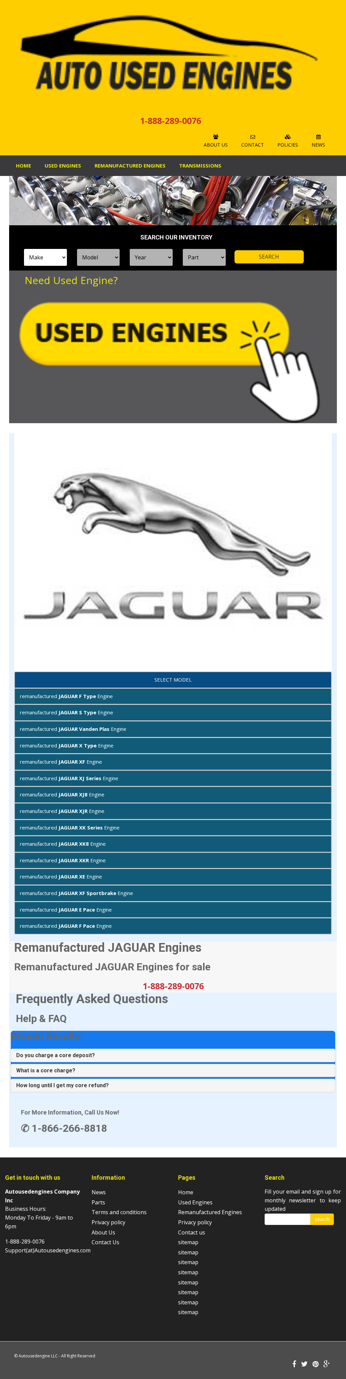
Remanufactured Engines (210, 1212)
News (318, 145)
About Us (216, 145)
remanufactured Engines (130, 165)
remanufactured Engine (66, 696)
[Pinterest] (316, 1364)
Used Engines (63, 165)
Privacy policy (108, 1222)
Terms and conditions (119, 1212)
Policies (287, 145)
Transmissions (200, 165)
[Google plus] (326, 1364)
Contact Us (105, 1242)
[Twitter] (304, 1364)
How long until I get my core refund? (62, 1085)
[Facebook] (294, 1364)
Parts (98, 1202)
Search (322, 1219)
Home (23, 165)
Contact (252, 145)
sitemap (188, 1242)
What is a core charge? (45, 1070)
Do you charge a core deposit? (55, 1055)
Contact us (191, 1232)
